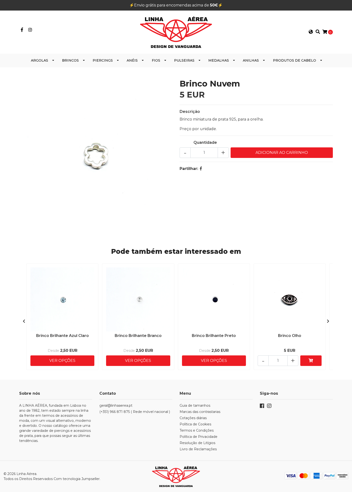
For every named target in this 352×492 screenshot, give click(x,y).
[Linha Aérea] (176, 31)
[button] (310, 32)
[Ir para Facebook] (22, 30)
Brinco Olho (289, 335)
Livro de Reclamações (198, 449)
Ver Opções (62, 360)
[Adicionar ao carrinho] (311, 360)
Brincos (70, 60)
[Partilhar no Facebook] (201, 168)
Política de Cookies (195, 424)
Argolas (39, 60)
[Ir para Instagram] (30, 30)
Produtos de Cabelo (294, 60)
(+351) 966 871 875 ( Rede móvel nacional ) (134, 412)
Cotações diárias (193, 418)
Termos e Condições (197, 430)
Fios (156, 60)
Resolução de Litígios (197, 443)
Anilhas (251, 60)
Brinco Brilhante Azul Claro (62, 335)
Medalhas (218, 60)
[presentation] (24, 321)
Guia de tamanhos (195, 405)
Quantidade (205, 142)
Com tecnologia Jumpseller (77, 479)
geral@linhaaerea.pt (115, 405)
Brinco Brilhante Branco (138, 335)
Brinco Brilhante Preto (214, 335)
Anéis (132, 60)
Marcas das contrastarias (200, 412)
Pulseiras (184, 60)
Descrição (190, 111)
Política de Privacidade (198, 436)
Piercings (103, 60)
